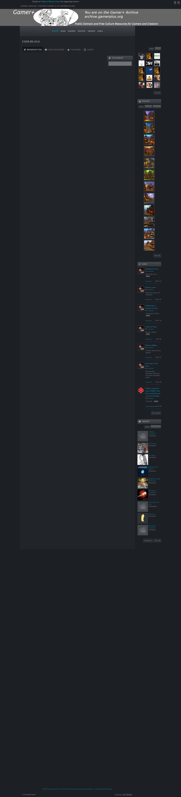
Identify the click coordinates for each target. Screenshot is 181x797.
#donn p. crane (151, 287)
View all (157, 93)
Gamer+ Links (93, 789)
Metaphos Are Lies (152, 269)
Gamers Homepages (105, 789)
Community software (81, 789)
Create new (148, 540)
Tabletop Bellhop (151, 345)
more (148, 276)
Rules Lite (152, 514)
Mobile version (48, 789)
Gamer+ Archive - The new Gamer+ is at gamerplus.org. (48, 6)
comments (150, 271)
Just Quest (152, 455)
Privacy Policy (68, 789)
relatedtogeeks (150, 406)
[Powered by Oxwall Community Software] (123, 794)
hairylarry (149, 281)
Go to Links (156, 413)
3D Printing (152, 443)
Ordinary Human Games (51, 1)
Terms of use (58, 789)
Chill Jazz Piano (151, 327)
